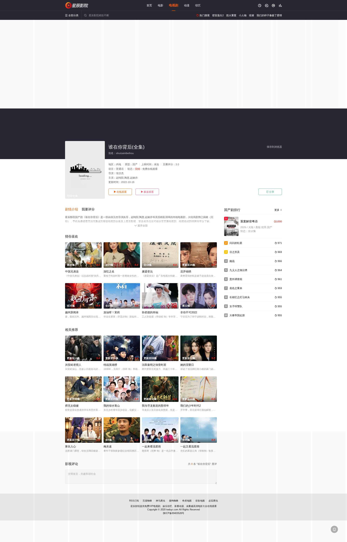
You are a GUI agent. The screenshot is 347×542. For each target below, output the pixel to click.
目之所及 (235, 252)
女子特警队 (236, 306)
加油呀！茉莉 (112, 312)
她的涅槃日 (187, 364)
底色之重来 (236, 288)
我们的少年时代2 (190, 405)
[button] (73, 209)
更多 (278, 209)
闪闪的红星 (236, 243)
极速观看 (147, 191)
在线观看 (120, 191)
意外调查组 (236, 279)
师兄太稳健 (72, 405)
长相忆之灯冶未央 (240, 297)
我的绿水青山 (112, 405)
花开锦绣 (185, 271)
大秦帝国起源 (237, 315)
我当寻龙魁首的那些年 (155, 405)
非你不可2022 (188, 312)
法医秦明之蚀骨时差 (154, 364)
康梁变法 (147, 271)
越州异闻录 (72, 312)
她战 (232, 261)
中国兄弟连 (72, 271)
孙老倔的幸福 (150, 312)
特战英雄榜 (110, 364)
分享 (270, 191)
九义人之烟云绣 (238, 270)
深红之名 (109, 271)
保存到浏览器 (274, 146)
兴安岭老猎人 (73, 364)
